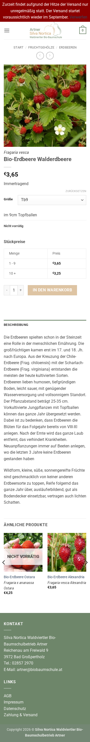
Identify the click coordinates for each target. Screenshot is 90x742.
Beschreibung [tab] (16, 325)
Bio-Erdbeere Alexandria (66, 577)
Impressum (14, 702)
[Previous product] (50, 56)
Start (19, 47)
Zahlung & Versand (21, 714)
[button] (7, 30)
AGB (8, 695)
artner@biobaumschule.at (39, 669)
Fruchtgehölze (41, 47)
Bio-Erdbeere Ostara (19, 577)
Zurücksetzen (76, 191)
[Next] (86, 572)
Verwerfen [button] (78, 17)
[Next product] (40, 56)
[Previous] (4, 572)
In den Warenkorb (52, 290)
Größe (8, 199)
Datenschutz (15, 708)
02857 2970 (22, 663)
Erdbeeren (67, 47)
